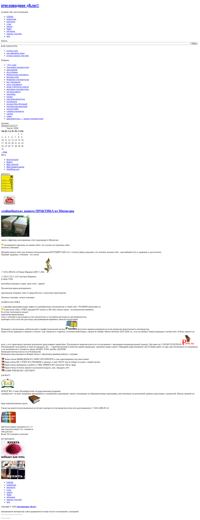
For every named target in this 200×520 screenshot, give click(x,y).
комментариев (15, 167)
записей (12, 164)
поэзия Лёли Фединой (17, 104)
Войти (10, 162)
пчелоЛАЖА (13, 109)
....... (12, 518)
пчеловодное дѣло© (20, 5)
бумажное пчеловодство (18, 79)
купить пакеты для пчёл (18, 55)
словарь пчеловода (15, 111)
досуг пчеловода (14, 84)
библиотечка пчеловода (18, 74)
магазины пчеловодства (18, 89)
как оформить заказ (15, 53)
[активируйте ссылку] (71, 329)
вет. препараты (13, 82)
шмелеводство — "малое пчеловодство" (25, 118)
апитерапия (12, 70)
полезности (12, 101)
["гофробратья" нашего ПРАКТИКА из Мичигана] (15, 236)
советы (10, 114)
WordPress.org (13, 169)
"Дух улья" (12, 65)
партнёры (11, 94)
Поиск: (4, 41)
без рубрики (12, 72)
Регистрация (12, 159)
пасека (10, 96)
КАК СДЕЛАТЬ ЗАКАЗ (18, 87)
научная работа (14, 92)
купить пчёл (12, 51)
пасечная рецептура (16, 99)
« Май (4, 152)
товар (9, 116)
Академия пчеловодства (18, 67)
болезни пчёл (13, 77)
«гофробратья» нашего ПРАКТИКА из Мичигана (37, 211)
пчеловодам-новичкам (17, 106)
